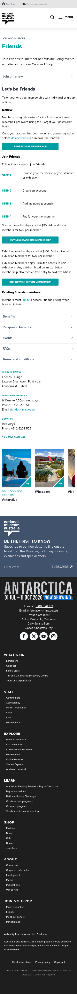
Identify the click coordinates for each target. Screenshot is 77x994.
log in (25, 300)
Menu (69, 16)
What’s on (14, 655)
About (10, 859)
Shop (9, 712)
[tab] (38, 76)
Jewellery (11, 848)
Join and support (13, 38)
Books (9, 843)
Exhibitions (12, 661)
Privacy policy (42, 962)
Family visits (13, 671)
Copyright (59, 962)
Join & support (19, 901)
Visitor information (16, 707)
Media (9, 880)
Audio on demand (16, 769)
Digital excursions (16, 791)
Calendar (11, 666)
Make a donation (15, 907)
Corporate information (18, 870)
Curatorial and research (19, 749)
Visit (8, 691)
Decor (9, 833)
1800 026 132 (44, 606)
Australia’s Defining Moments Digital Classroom (32, 786)
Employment (13, 875)
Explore (12, 733)
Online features (14, 759)
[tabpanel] (38, 196)
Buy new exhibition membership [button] (30, 282)
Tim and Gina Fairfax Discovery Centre (27, 676)
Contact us (12, 865)
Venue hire (12, 890)
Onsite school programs (19, 801)
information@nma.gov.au (42, 610)
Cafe (8, 717)
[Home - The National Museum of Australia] (8, 18)
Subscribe (60, 566)
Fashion (10, 828)
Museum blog (13, 754)
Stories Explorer (15, 764)
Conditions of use (21, 962)
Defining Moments (16, 739)
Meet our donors (15, 917)
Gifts (8, 838)
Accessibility (13, 703)
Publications (13, 885)
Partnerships (13, 922)
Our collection (14, 744)
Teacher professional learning (22, 811)
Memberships (19, 138)
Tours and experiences (18, 680)
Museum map (13, 722)
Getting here (13, 698)
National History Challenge (21, 796)
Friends (10, 912)
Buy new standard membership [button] (30, 240)
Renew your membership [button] (30, 146)
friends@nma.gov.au (22, 409)
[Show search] (52, 17)
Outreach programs (17, 806)
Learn (10, 780)
